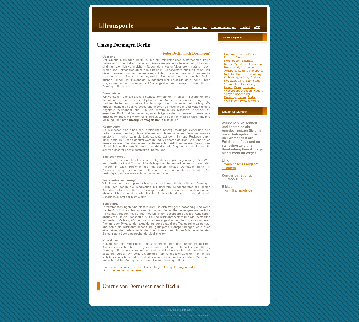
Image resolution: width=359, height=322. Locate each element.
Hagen (257, 90)
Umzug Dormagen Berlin (179, 267)
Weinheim (240, 64)
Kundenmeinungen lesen (126, 270)
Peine (237, 87)
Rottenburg (242, 94)
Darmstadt (253, 80)
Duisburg (230, 97)
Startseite (181, 27)
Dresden (246, 90)
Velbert (241, 57)
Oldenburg (231, 77)
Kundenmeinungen (223, 27)
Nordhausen (232, 60)
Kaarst (228, 64)
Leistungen (199, 27)
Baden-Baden (248, 54)
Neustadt (230, 80)
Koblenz (229, 57)
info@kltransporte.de (237, 190)
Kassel (242, 97)
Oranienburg (252, 74)
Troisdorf (249, 87)
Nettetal (229, 74)
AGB (257, 27)
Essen (228, 87)
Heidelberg (248, 84)
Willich (244, 77)
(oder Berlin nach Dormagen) (186, 53)
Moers (255, 100)
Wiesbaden (231, 90)
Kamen (242, 70)
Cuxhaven (247, 67)
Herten (244, 100)
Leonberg (255, 64)
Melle (251, 97)
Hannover (230, 54)
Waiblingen (231, 100)
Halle (239, 74)
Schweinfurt (232, 84)
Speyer (228, 94)
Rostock (255, 77)
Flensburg (255, 70)
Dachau (247, 60)
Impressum (188, 309)
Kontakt (245, 27)
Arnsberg (230, 70)
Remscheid (231, 67)
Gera (241, 80)
